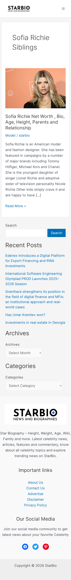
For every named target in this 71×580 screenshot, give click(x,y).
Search (11, 225)
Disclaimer (35, 499)
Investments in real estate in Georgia (35, 322)
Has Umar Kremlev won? (25, 315)
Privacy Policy (35, 505)
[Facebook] (25, 547)
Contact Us (35, 488)
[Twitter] (35, 547)
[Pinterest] (46, 547)
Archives (12, 344)
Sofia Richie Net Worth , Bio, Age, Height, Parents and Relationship (35, 122)
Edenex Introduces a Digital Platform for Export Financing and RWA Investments (35, 261)
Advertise (35, 494)
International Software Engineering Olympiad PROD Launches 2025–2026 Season (33, 279)
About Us (35, 482)
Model (10, 135)
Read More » (15, 205)
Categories (14, 377)
